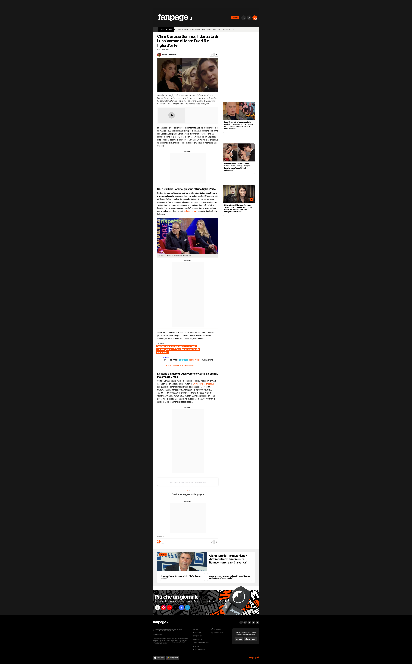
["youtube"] (169, 607)
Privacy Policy (197, 636)
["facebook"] (181, 607)
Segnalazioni (197, 632)
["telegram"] (187, 607)
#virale (198, 360)
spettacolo (166, 29)
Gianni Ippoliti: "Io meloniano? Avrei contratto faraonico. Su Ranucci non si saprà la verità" (228, 559)
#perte (192, 360)
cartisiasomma (190, 211)
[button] (216, 55)
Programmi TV (183, 30)
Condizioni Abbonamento (201, 643)
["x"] (175, 607)
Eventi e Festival (228, 30)
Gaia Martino (172, 55)
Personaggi (160, 537)
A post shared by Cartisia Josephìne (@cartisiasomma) (187, 482)
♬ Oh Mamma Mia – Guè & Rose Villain (179, 365)
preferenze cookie (199, 649)
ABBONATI (235, 17)
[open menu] (155, 29)
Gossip (209, 30)
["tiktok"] (157, 607)
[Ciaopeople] (254, 658)
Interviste (217, 30)
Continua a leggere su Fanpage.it (188, 494)
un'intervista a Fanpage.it (203, 384)
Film (203, 30)
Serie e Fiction (195, 30)
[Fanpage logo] (172, 17)
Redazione (196, 646)
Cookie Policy (197, 639)
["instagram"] (163, 607)
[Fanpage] (160, 622)
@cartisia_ (166, 357)
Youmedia (196, 629)
